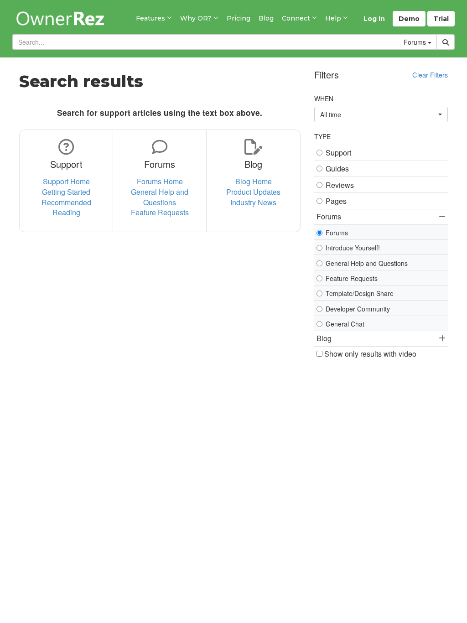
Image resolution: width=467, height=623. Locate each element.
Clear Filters (430, 74)
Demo (409, 19)
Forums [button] (329, 216)
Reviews (340, 185)
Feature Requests (160, 212)
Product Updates (253, 192)
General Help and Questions (159, 197)
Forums (337, 232)
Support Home (66, 181)
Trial (441, 19)
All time (330, 114)
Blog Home (253, 181)
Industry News (253, 202)
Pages (336, 201)
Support (338, 153)
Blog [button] (324, 338)
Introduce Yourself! (353, 247)
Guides (337, 169)
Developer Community (358, 308)
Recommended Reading (66, 207)
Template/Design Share (360, 293)
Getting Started (66, 192)
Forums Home (160, 181)
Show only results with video (369, 354)
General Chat (345, 323)
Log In (374, 19)
